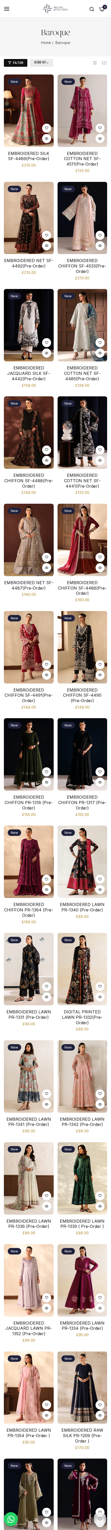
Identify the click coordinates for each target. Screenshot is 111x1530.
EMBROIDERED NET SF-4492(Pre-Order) (28, 263)
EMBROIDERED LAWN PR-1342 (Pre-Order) (82, 1122)
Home (46, 42)
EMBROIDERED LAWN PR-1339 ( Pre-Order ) (82, 1224)
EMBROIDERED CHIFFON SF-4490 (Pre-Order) (82, 695)
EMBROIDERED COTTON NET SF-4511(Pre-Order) (82, 159)
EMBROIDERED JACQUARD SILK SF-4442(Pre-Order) (28, 373)
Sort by (40, 62)
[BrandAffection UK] (55, 8)
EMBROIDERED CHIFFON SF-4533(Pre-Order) (82, 266)
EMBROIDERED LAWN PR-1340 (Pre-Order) (82, 907)
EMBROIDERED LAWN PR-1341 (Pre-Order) (28, 1122)
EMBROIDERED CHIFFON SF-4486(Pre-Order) (82, 588)
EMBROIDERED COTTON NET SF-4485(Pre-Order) (82, 373)
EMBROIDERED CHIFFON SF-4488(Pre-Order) (28, 481)
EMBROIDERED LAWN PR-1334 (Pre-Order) (82, 1325)
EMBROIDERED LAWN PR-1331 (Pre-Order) (28, 1014)
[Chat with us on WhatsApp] (11, 1519)
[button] (46, 128)
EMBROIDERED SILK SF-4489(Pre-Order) (28, 156)
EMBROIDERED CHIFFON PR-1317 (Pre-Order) (82, 802)
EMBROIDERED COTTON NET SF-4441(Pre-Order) (82, 481)
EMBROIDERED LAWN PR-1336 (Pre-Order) (28, 1224)
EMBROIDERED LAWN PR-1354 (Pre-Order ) (28, 1433)
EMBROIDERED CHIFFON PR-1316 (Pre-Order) (29, 802)
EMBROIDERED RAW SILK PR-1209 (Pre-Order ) (82, 1436)
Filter (18, 63)
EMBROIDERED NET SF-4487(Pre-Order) (28, 585)
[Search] (92, 8)
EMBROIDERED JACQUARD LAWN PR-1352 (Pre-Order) (28, 1328)
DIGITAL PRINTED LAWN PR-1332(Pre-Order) (82, 1017)
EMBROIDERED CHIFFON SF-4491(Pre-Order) (29, 695)
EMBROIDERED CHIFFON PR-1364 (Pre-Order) (28, 910)
